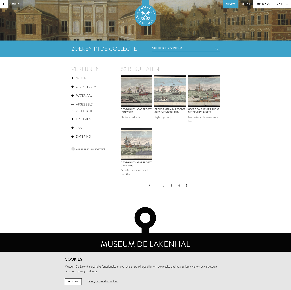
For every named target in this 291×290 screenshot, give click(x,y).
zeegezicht (84, 111)
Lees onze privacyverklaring (81, 271)
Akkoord (73, 281)
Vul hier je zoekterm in (162, 44)
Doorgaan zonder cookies (103, 281)
